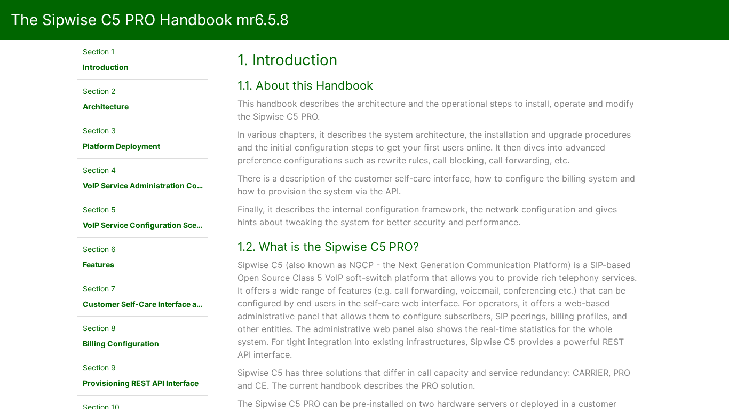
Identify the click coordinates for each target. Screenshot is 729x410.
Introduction (106, 67)
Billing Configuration (121, 343)
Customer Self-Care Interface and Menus (158, 304)
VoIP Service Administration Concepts (152, 185)
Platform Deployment (121, 146)
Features (98, 264)
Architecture (106, 106)
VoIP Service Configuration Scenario (149, 225)
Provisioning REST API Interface (141, 383)
